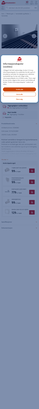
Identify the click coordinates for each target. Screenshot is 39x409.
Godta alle (19, 89)
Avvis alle (19, 94)
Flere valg (19, 99)
